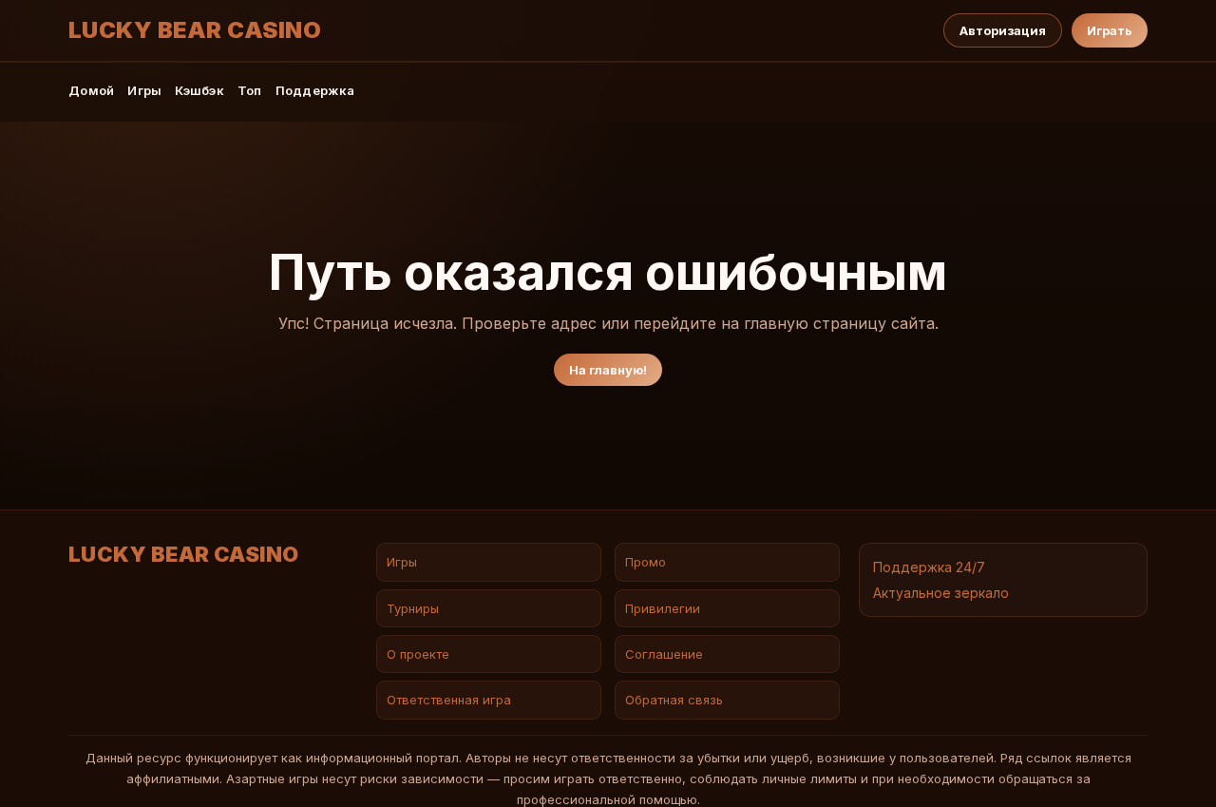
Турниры (413, 608)
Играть (1109, 30)
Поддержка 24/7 (929, 567)
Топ (250, 90)
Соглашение (664, 654)
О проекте (418, 654)
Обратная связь (674, 699)
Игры (144, 90)
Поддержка (315, 90)
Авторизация (1003, 30)
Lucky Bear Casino (194, 30)
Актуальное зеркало (941, 593)
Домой (91, 90)
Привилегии (662, 608)
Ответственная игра (449, 699)
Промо (645, 561)
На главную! (608, 369)
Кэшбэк (199, 90)
